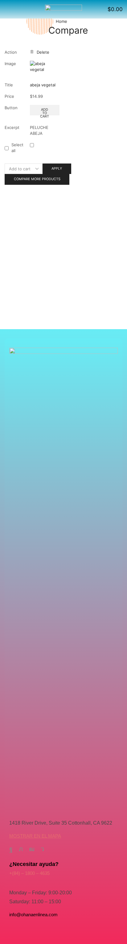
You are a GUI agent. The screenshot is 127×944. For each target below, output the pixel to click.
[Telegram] (42, 849)
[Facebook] (11, 849)
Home (61, 21)
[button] (7, 9)
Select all (17, 147)
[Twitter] (21, 849)
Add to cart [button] (44, 111)
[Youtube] (32, 849)
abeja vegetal (42, 84)
